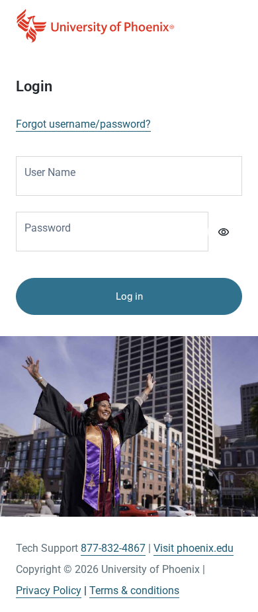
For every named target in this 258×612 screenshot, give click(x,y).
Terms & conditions (134, 590)
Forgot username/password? (83, 124)
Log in (129, 296)
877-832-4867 (113, 548)
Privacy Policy (48, 590)
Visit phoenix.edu (193, 548)
